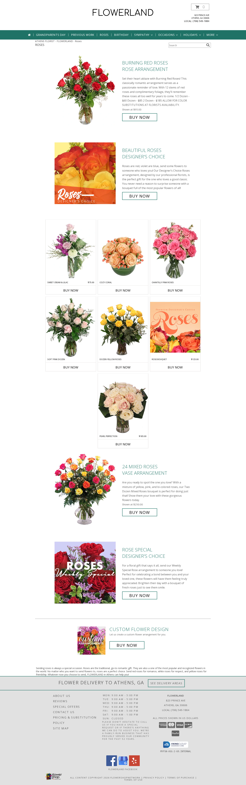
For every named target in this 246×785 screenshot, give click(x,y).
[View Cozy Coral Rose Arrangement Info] (123, 250)
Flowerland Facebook (123, 769)
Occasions (166, 35)
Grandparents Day (51, 35)
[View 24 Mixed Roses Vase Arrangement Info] (87, 489)
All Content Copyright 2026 (90, 777)
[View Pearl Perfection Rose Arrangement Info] (123, 404)
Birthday (121, 35)
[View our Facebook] (111, 765)
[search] (208, 45)
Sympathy (141, 35)
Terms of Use (133, 779)
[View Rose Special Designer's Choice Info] (87, 572)
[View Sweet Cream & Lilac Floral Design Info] (71, 250)
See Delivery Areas (166, 683)
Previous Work (82, 35)
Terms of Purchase (180, 777)
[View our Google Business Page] (123, 765)
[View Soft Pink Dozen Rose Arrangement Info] (71, 327)
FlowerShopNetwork (125, 777)
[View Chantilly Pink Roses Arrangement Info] (175, 250)
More (211, 35)
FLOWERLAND (123, 13)
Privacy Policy (154, 777)
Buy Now (139, 117)
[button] (200, 7)
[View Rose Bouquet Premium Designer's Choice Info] (175, 327)
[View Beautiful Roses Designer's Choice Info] (87, 173)
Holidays (190, 35)
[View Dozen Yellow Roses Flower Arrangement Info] (123, 327)
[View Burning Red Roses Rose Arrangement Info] (87, 90)
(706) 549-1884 (201, 21)
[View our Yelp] (134, 765)
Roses (104, 35)
